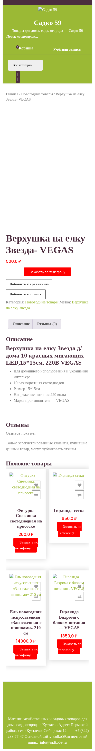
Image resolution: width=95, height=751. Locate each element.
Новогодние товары (37, 94)
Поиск (84, 38)
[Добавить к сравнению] (36, 494)
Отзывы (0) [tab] (47, 324)
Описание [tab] (21, 324)
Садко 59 (47, 22)
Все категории (23, 65)
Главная (12, 94)
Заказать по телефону (47, 272)
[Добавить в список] (36, 485)
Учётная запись (67, 49)
